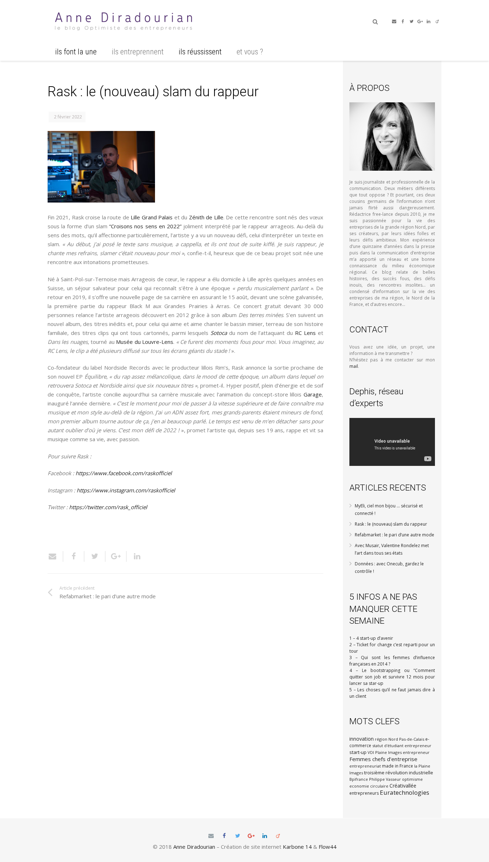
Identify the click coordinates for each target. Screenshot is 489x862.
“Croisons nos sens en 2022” (145, 226)
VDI (371, 752)
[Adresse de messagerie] (394, 21)
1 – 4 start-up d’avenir (371, 638)
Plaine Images (388, 752)
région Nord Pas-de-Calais (399, 739)
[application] (392, 442)
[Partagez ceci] (73, 556)
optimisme (412, 779)
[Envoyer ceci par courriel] (55, 556)
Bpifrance (358, 779)
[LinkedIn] (428, 21)
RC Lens (305, 332)
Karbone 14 (297, 846)
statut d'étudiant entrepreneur (401, 745)
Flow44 (328, 846)
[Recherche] (375, 21)
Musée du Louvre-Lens (144, 341)
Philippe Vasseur (385, 779)
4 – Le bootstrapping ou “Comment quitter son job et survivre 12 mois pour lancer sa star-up (392, 676)
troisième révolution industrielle (398, 772)
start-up (358, 752)
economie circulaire (368, 786)
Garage (313, 394)
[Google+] (420, 21)
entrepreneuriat (365, 766)
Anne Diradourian (194, 846)
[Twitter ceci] (95, 556)
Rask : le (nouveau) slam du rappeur (391, 524)
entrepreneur (416, 752)
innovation (361, 738)
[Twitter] (411, 21)
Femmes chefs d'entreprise (383, 759)
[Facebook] (402, 21)
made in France (397, 766)
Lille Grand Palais (152, 217)
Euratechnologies (404, 792)
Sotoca (218, 332)
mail (353, 366)
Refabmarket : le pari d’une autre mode (394, 535)
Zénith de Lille (206, 217)
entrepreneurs (364, 793)
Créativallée (402, 785)
